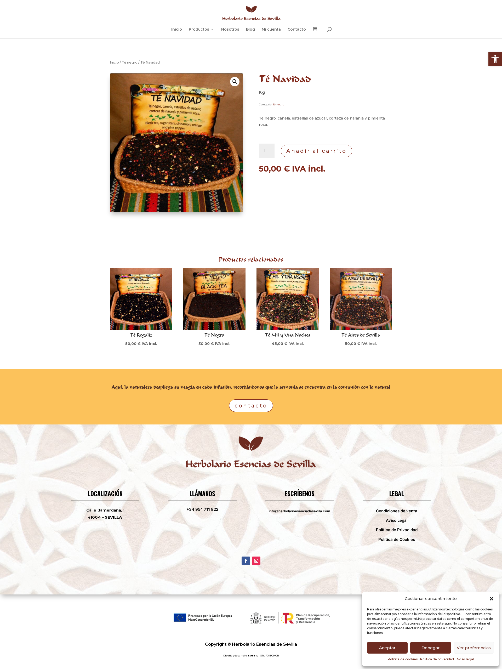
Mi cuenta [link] (271, 29)
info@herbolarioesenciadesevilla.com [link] (299, 511)
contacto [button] (251, 405)
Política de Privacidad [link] (397, 529)
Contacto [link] (297, 29)
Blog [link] (250, 29)
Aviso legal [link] (465, 659)
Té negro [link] (130, 62)
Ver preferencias (474, 647)
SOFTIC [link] (253, 655)
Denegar (430, 647)
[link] (495, 59)
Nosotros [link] (230, 29)
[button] (491, 598)
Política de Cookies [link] (396, 539)
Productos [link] (199, 29)
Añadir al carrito (316, 151)
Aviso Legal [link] (397, 520)
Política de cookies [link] (403, 659)
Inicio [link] (176, 29)
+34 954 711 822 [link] (202, 509)
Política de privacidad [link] (437, 659)
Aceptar (387, 647)
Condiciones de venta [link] (396, 510)
